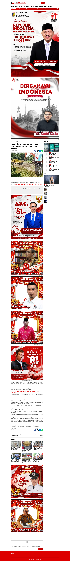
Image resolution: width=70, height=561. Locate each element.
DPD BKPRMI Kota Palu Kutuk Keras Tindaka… (53, 193)
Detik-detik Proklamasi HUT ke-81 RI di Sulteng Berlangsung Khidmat (38, 460)
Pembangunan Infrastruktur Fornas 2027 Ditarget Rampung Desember (15, 448)
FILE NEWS (49, 152)
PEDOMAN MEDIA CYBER (14, 555)
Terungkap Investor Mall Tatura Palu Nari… (52, 166)
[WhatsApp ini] (42, 151)
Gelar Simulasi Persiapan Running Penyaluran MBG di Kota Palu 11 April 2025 (28, 184)
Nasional (49, 160)
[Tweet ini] (38, 151)
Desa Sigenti (13, 426)
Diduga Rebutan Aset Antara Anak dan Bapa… (53, 170)
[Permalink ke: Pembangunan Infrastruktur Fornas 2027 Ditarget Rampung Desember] (16, 444)
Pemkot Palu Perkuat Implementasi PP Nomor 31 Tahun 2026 (37, 448)
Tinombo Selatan (37, 426)
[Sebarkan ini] (35, 151)
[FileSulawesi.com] (19, 2)
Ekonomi (49, 164)
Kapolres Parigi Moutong (20, 426)
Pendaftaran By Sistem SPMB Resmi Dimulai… (53, 158)
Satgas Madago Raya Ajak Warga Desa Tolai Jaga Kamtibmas (36, 434)
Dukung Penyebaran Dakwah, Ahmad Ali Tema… (53, 197)
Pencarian (42, 2)
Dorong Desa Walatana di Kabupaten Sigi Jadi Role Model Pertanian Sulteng (15, 460)
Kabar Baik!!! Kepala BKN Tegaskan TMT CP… (52, 162)
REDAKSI (19, 555)
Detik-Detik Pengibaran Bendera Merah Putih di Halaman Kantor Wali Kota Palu (17, 8)
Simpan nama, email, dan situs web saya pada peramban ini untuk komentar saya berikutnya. (26, 546)
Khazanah (45, 184)
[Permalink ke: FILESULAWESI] (12, 150)
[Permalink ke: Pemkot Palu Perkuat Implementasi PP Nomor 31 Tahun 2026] (38, 444)
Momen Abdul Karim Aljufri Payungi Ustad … (52, 201)
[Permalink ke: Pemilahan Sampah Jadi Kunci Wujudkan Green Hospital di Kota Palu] (27, 445)
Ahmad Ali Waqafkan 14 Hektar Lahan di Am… (53, 190)
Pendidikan (50, 156)
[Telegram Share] (40, 151)
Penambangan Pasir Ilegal (29, 426)
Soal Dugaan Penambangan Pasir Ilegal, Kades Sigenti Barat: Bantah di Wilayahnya (37, 189)
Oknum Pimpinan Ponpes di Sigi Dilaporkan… (49, 186)
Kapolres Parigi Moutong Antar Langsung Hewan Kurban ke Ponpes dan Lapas (16, 189)
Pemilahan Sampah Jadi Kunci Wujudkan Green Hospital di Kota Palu (27, 450)
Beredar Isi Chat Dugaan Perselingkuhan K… (52, 154)
